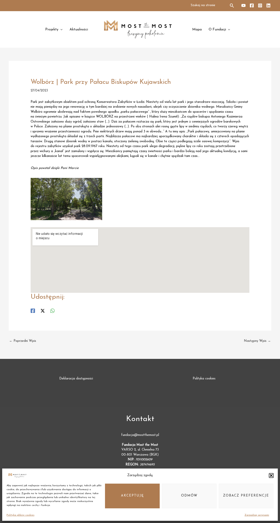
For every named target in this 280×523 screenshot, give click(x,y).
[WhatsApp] (52, 311)
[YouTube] (243, 5)
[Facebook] (252, 5)
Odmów (189, 495)
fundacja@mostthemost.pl (140, 435)
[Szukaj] (232, 5)
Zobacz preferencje (246, 495)
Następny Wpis (257, 341)
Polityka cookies (204, 378)
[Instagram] (260, 5)
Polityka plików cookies (20, 515)
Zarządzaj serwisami (257, 515)
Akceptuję (132, 495)
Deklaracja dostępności (76, 378)
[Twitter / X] (42, 311)
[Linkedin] (268, 5)
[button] (271, 475)
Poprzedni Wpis (22, 341)
